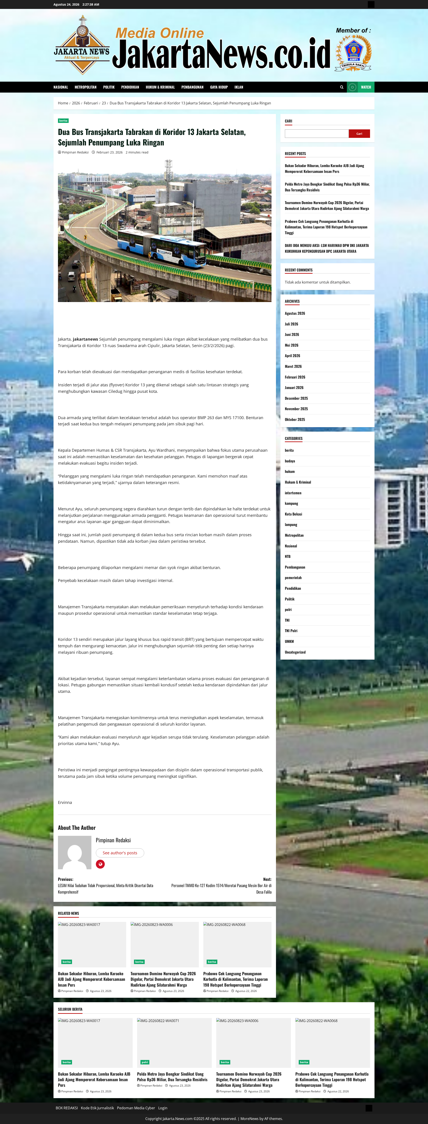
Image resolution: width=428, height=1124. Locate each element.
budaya (290, 461)
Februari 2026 (295, 377)
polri (288, 609)
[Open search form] (342, 87)
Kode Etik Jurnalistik (97, 1107)
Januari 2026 (294, 387)
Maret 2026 (293, 366)
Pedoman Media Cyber (136, 1107)
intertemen (293, 492)
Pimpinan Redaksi (75, 152)
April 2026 (292, 355)
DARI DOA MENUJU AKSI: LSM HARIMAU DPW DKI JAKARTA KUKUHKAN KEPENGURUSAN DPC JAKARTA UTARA (327, 248)
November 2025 (296, 408)
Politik (109, 87)
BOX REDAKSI (67, 1107)
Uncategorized (295, 652)
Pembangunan (192, 87)
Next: (221, 885)
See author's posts (120, 852)
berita (63, 120)
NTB (287, 556)
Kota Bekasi (293, 514)
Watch (366, 87)
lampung (291, 524)
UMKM (289, 641)
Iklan (239, 87)
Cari (288, 121)
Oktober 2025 (295, 419)
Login (162, 1107)
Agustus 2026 (295, 313)
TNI (287, 620)
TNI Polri (291, 630)
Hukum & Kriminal (160, 87)
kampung (291, 503)
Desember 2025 (296, 398)
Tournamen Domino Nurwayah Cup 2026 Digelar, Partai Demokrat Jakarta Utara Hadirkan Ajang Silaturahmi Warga (163, 979)
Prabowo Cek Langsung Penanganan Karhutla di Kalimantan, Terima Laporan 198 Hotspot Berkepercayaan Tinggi (235, 979)
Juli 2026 (291, 324)
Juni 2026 (292, 334)
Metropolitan (86, 87)
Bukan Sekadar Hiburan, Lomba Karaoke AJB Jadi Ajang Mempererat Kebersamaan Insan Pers (91, 979)
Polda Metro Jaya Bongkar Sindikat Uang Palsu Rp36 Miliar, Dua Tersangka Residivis (172, 1076)
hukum (290, 471)
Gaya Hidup (219, 87)
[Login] (371, 4)
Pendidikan (130, 87)
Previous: (105, 885)
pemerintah (293, 577)
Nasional (61, 87)
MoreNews (250, 1118)
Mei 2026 (291, 345)
